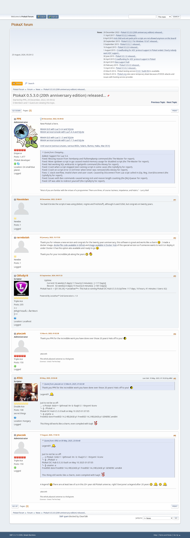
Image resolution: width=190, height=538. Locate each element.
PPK (19, 118)
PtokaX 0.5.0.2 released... (126, 68)
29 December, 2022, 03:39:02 (53, 119)
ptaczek (21, 333)
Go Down (16, 111)
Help (155, 535)
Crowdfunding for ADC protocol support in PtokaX (135, 59)
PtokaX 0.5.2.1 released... (130, 44)
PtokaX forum (22, 24)
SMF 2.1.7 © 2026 (16, 535)
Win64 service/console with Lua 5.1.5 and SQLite (62, 140)
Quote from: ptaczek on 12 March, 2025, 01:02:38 (64, 384)
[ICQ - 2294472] (15, 366)
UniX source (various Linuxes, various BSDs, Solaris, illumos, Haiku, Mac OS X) (75, 146)
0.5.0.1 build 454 (143, 71)
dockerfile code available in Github (69, 245)
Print (174, 111)
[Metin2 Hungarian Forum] (15, 417)
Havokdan (23, 199)
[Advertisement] (95, 6)
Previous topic (158, 102)
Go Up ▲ (177, 535)
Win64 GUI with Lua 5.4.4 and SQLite (57, 129)
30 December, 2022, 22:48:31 (51, 199)
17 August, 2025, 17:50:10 (49, 435)
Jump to (139, 518)
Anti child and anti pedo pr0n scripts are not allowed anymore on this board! (145, 38)
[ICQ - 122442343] (15, 163)
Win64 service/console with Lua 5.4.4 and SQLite (62, 132)
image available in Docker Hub (103, 245)
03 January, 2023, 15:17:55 (50, 237)
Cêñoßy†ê (22, 275)
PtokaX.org (121, 74)
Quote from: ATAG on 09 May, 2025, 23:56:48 (62, 440)
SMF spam (64, 516)
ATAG (20, 378)
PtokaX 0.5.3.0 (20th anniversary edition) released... (142, 32)
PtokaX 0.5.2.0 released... (128, 47)
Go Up (15, 506)
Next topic (172, 102)
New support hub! (122, 62)
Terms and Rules (165, 535)
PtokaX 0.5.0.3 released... (129, 65)
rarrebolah (23, 237)
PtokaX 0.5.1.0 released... (126, 56)
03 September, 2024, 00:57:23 (51, 275)
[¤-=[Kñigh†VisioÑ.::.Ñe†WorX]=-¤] (15, 317)
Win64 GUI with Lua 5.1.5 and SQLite (57, 137)
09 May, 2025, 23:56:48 (48, 378)
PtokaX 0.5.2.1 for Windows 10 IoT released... (139, 41)
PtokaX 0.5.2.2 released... (126, 35)
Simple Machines (29, 535)
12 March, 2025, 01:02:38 (49, 333)
